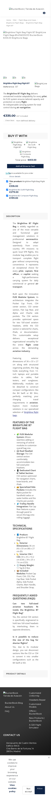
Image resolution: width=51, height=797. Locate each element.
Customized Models (35, 705)
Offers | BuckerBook (35, 712)
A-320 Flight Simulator (35, 726)
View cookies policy (12, 788)
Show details (14, 176)
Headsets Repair (37, 700)
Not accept (28, 790)
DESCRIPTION (13, 216)
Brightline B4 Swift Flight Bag (21, 190)
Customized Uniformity (35, 694)
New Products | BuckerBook (36, 719)
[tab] (25, 216)
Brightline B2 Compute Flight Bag (23, 196)
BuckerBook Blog (14, 703)
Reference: (8, 86)
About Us (9, 707)
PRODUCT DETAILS (16, 673)
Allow (39, 788)
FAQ (7, 711)
